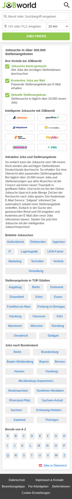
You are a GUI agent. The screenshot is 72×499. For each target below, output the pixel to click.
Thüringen (52, 419)
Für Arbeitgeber (38, 486)
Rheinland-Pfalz (19, 400)
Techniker (37, 261)
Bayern (44, 361)
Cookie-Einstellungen (36, 492)
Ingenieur (59, 241)
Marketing (14, 261)
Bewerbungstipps (13, 486)
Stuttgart (53, 335)
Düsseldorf (17, 296)
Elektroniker (38, 241)
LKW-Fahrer (55, 251)
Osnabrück (21, 335)
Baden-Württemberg (20, 361)
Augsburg (15, 287)
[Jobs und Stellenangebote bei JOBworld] (19, 5)
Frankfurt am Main (19, 306)
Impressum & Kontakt (49, 480)
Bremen (60, 361)
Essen (58, 296)
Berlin (36, 287)
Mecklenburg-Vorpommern (36, 380)
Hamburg (15, 316)
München (37, 325)
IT (9, 251)
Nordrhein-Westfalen (50, 390)
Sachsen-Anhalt (52, 400)
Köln (60, 316)
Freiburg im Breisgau (51, 306)
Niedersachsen (18, 390)
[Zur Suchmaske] (67, 5)
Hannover (39, 316)
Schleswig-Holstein (48, 410)
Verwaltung (36, 271)
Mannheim (15, 325)
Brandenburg (49, 351)
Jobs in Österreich (55, 465)
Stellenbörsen (61, 486)
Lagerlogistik (29, 251)
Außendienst (15, 241)
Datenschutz (17, 480)
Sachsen (16, 410)
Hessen (19, 371)
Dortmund (56, 287)
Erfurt (38, 296)
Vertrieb (58, 261)
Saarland (19, 419)
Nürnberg (58, 325)
